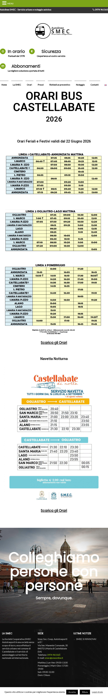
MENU (10, 3)
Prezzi (41, 84)
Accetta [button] (72, 692)
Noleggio (80, 84)
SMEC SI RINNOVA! (86, 639)
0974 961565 (101, 9)
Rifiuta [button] (85, 692)
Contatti (95, 84)
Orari (29, 84)
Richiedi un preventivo (59, 84)
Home (4, 84)
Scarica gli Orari (54, 342)
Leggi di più (97, 692)
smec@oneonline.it (54, 657)
